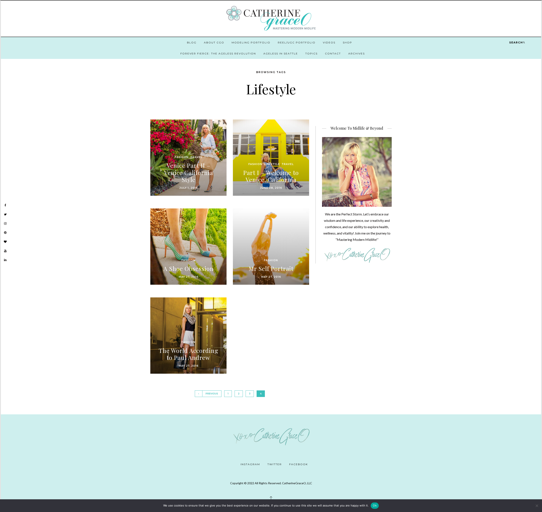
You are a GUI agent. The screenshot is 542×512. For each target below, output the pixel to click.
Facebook (298, 464)
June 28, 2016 (271, 187)
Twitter (274, 464)
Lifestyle (272, 164)
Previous (212, 393)
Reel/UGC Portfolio (296, 42)
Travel (196, 157)
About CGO (214, 42)
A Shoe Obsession (188, 268)
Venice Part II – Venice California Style (188, 172)
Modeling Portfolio (251, 42)
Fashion (182, 157)
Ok (375, 505)
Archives (356, 53)
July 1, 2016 (188, 187)
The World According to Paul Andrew (188, 354)
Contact (333, 53)
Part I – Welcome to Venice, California (271, 176)
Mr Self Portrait (271, 268)
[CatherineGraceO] (271, 19)
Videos (329, 42)
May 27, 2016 (188, 276)
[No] (537, 506)
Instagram (250, 464)
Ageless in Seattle (280, 53)
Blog (191, 42)
